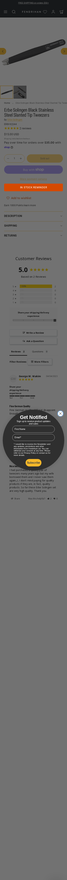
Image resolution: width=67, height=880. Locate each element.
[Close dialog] (60, 413)
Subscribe (33, 462)
